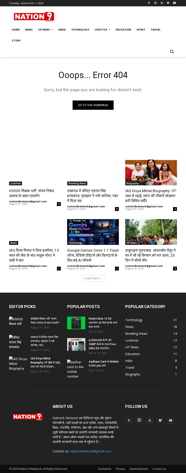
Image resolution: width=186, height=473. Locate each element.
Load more (91, 278)
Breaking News (77, 183)
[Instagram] (155, 3)
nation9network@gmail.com (28, 201)
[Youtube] (174, 3)
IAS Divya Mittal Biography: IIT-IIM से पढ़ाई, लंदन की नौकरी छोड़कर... (46, 362)
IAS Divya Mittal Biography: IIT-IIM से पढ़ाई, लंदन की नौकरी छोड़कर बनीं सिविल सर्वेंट (151, 196)
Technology (75, 242)
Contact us (159, 469)
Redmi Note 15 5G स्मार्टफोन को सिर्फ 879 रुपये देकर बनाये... (103, 322)
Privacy (120, 469)
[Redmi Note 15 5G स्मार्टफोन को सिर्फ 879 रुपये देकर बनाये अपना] (76, 323)
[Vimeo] (168, 3)
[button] (171, 51)
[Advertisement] (124, 16)
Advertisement (138, 469)
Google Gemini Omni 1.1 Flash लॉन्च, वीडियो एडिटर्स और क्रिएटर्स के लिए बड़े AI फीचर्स (93, 255)
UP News (132, 242)
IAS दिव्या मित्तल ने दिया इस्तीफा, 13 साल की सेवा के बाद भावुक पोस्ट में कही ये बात (34, 255)
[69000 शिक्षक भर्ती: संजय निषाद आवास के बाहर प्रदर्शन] (35, 172)
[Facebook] (149, 3)
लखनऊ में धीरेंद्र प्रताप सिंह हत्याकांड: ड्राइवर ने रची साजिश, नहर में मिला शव (92, 196)
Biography (133, 183)
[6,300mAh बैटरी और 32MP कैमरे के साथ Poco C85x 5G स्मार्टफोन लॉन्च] (76, 344)
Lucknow (15, 183)
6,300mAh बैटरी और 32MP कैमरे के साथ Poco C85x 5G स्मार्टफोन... (102, 344)
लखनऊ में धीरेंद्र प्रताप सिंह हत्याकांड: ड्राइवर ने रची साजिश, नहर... (44, 341)
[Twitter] (161, 3)
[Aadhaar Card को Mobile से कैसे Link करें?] (76, 369)
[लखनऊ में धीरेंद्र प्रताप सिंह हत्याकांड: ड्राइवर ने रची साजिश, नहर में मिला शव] (93, 172)
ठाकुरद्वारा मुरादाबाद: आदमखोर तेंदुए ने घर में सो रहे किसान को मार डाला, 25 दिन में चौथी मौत (150, 255)
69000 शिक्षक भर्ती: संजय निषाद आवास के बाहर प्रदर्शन (31, 193)
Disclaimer (105, 469)
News (13, 242)
